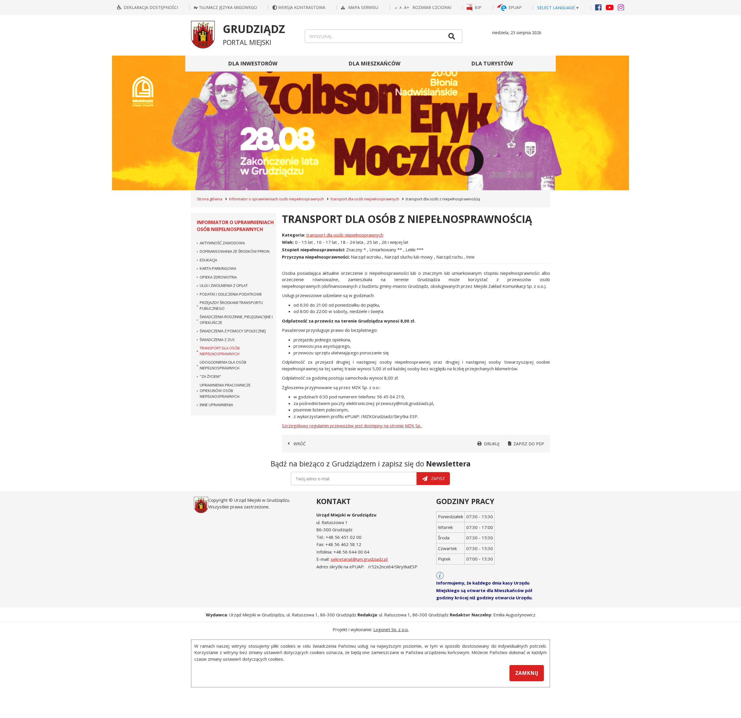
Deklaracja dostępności (151, 7)
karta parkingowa (218, 268)
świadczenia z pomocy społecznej (233, 331)
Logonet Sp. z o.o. (391, 629)
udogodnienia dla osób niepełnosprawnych (223, 365)
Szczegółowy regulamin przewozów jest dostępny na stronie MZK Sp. (352, 425)
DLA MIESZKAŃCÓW (374, 63)
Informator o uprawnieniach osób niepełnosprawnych (276, 199)
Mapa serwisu (363, 7)
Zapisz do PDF (528, 443)
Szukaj (451, 36)
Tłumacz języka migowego (228, 7)
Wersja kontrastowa (302, 7)
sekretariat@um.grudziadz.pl (359, 559)
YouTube (610, 7)
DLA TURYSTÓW (492, 63)
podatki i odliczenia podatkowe (231, 294)
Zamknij (526, 673)
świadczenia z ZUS (217, 339)
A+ (407, 7)
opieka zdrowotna (218, 277)
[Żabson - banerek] (370, 123)
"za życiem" (210, 376)
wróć (300, 443)
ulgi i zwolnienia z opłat (224, 285)
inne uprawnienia (216, 404)
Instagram (621, 7)
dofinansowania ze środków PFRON (234, 251)
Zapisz (438, 478)
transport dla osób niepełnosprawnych (365, 199)
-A (396, 8)
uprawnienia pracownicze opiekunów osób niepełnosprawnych (225, 390)
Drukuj (491, 443)
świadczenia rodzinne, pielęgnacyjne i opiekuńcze (236, 319)
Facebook (598, 7)
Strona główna (209, 199)
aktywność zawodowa (222, 243)
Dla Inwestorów (252, 63)
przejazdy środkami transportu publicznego (231, 305)
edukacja (208, 260)
